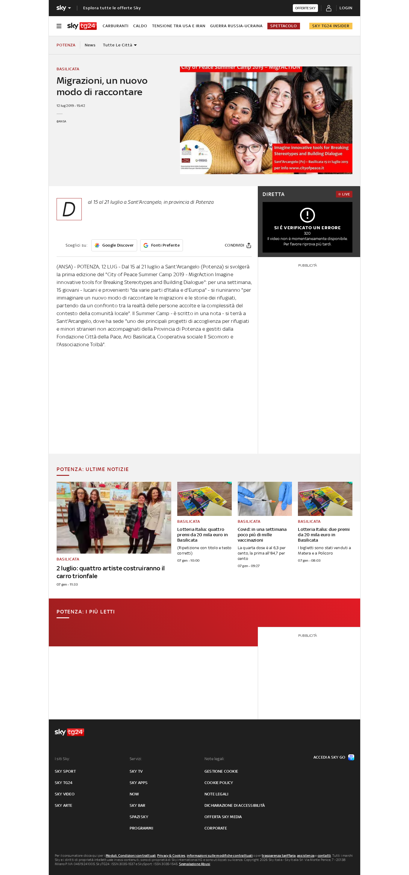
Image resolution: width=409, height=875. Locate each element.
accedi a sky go (329, 757)
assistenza (305, 855)
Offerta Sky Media (223, 817)
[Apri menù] (59, 26)
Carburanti (115, 26)
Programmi (141, 828)
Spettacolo (283, 26)
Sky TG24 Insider (330, 26)
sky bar (137, 805)
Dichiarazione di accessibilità (235, 805)
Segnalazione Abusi (194, 864)
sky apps (139, 782)
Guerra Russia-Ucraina (236, 26)
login (346, 8)
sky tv (136, 771)
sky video (65, 794)
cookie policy (219, 782)
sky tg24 (64, 782)
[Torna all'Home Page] (82, 26)
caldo (140, 26)
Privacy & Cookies (171, 855)
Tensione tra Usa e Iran (178, 26)
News (90, 45)
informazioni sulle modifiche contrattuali (220, 855)
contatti (324, 855)
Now (134, 794)
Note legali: (215, 758)
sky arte (63, 805)
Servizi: (136, 758)
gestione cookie (221, 771)
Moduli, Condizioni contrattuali (131, 855)
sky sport (65, 771)
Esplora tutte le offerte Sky (112, 8)
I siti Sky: (62, 758)
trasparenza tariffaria (279, 855)
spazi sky (139, 817)
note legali (216, 794)
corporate (216, 828)
